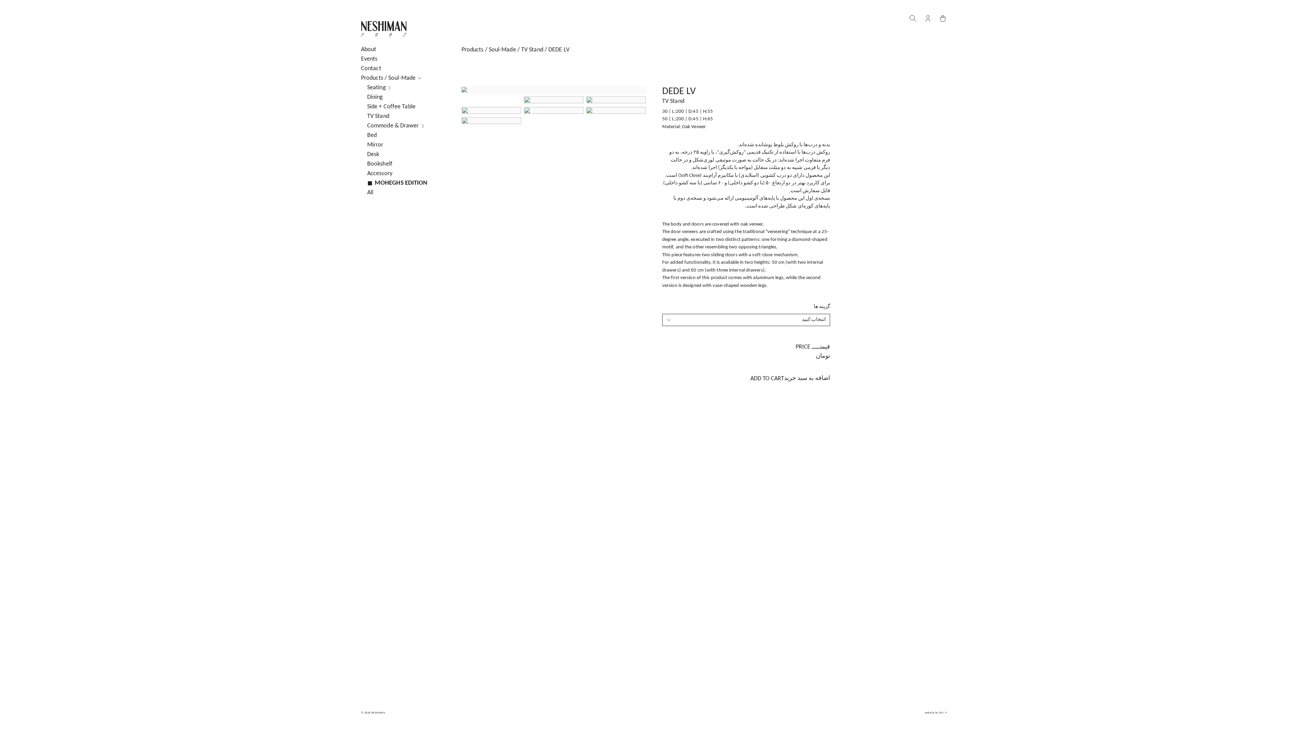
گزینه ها (822, 306)
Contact (371, 68)
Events (369, 59)
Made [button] (388, 78)
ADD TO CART (790, 378)
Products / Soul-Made (489, 50)
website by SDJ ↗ (936, 712)
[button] (928, 18)
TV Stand (532, 50)
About (368, 49)
